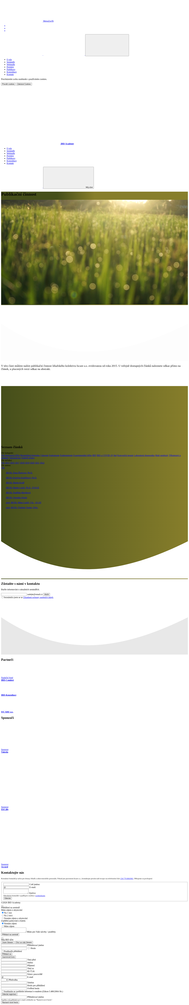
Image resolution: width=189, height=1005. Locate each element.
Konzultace (12, 72)
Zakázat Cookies (24, 84)
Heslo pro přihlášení (36, 985)
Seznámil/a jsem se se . (29, 597)
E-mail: (32, 887)
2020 (32, 463)
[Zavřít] (2, 905)
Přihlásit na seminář (10, 935)
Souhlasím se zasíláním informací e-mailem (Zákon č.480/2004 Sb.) (33, 991)
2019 (27, 463)
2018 (22, 463)
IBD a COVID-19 (105, 455)
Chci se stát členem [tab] (24, 942)
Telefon (30, 982)
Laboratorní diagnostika (144, 455)
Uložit (46, 594)
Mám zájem (9, 926)
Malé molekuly (161, 455)
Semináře (11, 62)
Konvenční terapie (125, 455)
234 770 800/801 (126, 879)
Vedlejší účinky (28, 458)
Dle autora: (6, 465)
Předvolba (13, 980)
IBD (94, 455)
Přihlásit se (6, 954)
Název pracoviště (34, 974)
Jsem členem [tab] (7, 942)
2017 (17, 463)
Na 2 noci (8, 915)
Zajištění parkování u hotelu (13, 921)
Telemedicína (15, 458)
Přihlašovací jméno (35, 945)
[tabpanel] (94, 951)
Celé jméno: (34, 884)
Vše (3, 455)
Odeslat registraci (9, 994)
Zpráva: (32, 893)
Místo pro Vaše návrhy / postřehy (41, 932)
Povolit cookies (8, 84)
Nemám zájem (10, 923)
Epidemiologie (66, 455)
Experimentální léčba (82, 455)
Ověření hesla (33, 988)
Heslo (33, 948)
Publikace (11, 69)
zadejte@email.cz (35, 594)
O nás (9, 59)
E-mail (30, 977)
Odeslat (7, 898)
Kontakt (10, 74)
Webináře (11, 64)
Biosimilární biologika (30, 455)
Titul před (31, 960)
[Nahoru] (22, 21)
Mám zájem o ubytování (11, 910)
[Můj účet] (64, 54)
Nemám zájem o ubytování (16, 918)
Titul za (30, 968)
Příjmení (31, 965)
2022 (42, 463)
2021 (37, 463)
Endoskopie (54, 455)
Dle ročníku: (6, 460)
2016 (12, 463)
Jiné (115, 455)
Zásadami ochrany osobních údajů (38, 597)
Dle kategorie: (7, 453)
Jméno (30, 962)
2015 (7, 463)
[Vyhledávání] (22, 54)
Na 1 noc (8, 913)
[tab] (8, 956)
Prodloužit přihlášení (13, 951)
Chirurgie (44, 455)
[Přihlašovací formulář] (107, 45)
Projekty (10, 67)
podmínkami (40, 896)
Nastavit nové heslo (10, 1002)
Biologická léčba (12, 455)
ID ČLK (31, 971)
